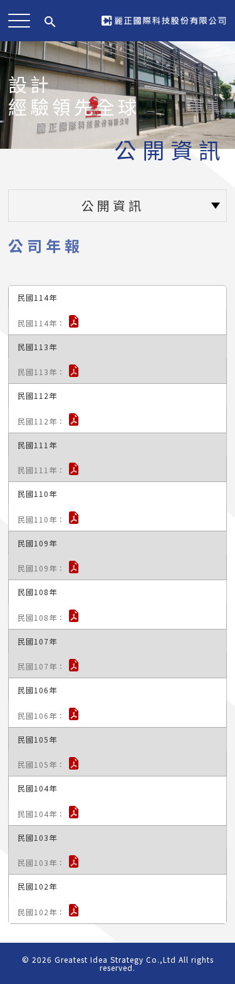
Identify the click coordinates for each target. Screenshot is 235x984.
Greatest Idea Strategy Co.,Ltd (115, 959)
